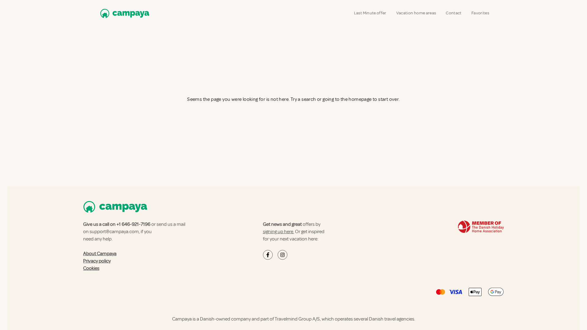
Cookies (91, 268)
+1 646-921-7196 (133, 224)
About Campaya (99, 254)
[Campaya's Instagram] (282, 255)
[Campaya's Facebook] (268, 255)
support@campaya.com (114, 232)
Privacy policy (97, 261)
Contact (453, 13)
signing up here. (278, 232)
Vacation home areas (416, 13)
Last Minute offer (370, 13)
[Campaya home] (123, 13)
